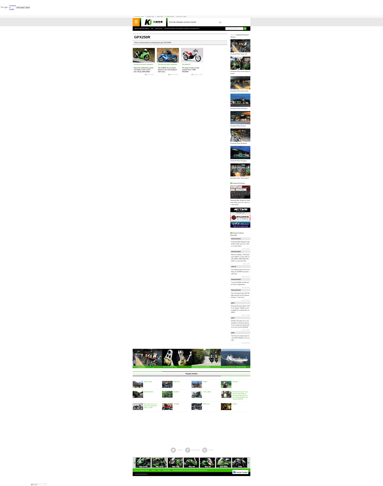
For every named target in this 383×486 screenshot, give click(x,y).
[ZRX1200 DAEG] (138, 394)
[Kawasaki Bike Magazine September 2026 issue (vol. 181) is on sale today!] (240, 192)
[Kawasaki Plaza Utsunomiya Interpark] (240, 63)
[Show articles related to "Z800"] (239, 463)
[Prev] (134, 463)
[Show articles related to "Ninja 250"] (191, 463)
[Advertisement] (191, 430)
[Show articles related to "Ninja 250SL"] (207, 463)
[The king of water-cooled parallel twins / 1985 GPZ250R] (192, 55)
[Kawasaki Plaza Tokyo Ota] (240, 45)
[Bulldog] (240, 219)
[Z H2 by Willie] (197, 394)
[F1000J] (197, 384)
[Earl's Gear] (240, 226)
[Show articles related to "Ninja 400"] (175, 463)
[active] (240, 212)
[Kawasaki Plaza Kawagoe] (240, 152)
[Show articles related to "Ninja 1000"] (159, 463)
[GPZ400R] (167, 406)
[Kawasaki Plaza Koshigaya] (240, 100)
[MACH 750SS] (138, 384)
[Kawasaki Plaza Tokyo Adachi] (240, 170)
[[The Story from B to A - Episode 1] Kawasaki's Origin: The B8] (138, 406)
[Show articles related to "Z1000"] (223, 463)
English (35, 484)
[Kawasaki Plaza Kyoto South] (240, 82)
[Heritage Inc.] (240, 472)
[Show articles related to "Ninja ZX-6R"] (143, 463)
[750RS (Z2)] (197, 406)
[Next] (248, 463)
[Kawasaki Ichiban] (153, 22)
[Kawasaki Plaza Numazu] (240, 117)
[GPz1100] (226, 384)
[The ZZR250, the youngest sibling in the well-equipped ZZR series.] (168, 55)
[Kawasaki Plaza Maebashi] (240, 135)
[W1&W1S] (167, 394)
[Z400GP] (226, 406)
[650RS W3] (167, 384)
